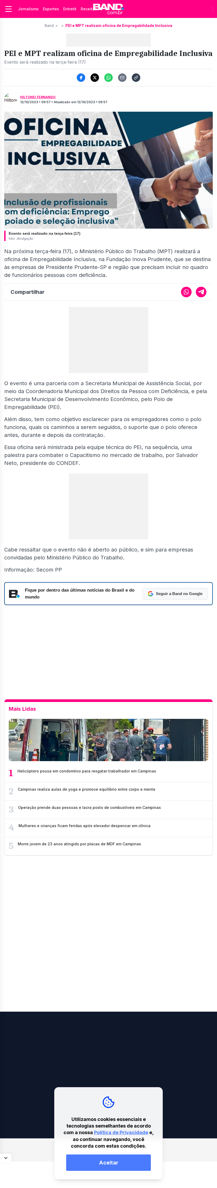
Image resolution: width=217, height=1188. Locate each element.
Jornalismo (28, 9)
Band (49, 25)
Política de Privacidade (121, 1132)
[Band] (108, 9)
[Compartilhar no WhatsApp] (108, 77)
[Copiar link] (136, 77)
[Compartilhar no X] (95, 77)
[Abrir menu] (8, 9)
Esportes (51, 9)
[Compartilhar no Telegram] (201, 292)
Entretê (69, 9)
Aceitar (108, 1162)
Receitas (89, 9)
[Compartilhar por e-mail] (122, 77)
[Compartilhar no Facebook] (81, 77)
